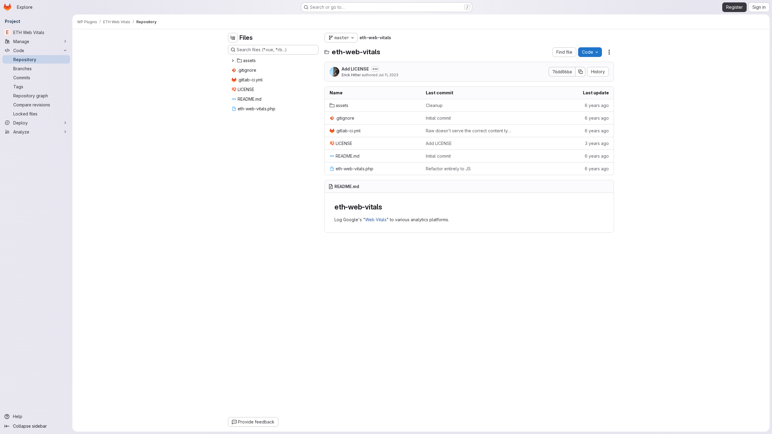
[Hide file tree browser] (233, 37)
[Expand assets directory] (232, 60)
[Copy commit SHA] (580, 72)
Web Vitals (376, 219)
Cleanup (434, 105)
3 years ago (597, 143)
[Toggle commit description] (375, 69)
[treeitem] (273, 60)
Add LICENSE (355, 68)
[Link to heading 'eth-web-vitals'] (386, 207)
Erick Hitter (351, 75)
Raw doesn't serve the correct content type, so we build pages (469, 130)
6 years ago (597, 105)
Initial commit (438, 118)
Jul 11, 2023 (388, 75)
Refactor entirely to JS (448, 168)
